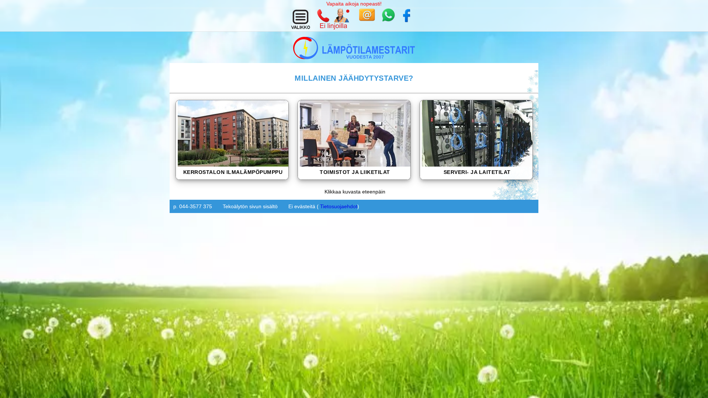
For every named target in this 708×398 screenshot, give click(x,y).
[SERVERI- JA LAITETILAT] (476, 99)
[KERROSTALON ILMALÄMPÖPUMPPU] (233, 99)
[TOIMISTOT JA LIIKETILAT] (355, 99)
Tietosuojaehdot (338, 206)
